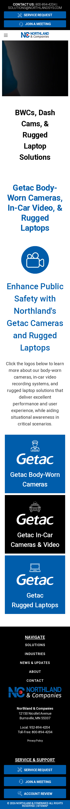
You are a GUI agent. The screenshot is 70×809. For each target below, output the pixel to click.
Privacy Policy (35, 740)
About (35, 672)
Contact (35, 680)
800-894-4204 (45, 4)
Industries (35, 654)
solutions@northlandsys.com (35, 8)
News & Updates (35, 663)
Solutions (35, 645)
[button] (35, 452)
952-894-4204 (39, 727)
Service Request (38, 15)
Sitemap (42, 805)
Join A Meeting (38, 24)
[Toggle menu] (10, 35)
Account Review (38, 794)
